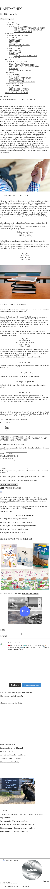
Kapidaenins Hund (7, 818)
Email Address (7, 456)
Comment (4, 468)
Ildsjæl (8, 59)
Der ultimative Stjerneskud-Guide (29, 28)
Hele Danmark (15, 46)
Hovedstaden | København (25, 56)
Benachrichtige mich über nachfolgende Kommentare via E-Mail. (24, 476)
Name (3, 453)
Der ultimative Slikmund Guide (28, 30)
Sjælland (13, 54)
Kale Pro (15, 886)
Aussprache (14, 76)
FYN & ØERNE (14, 58)
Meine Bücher (15, 24)
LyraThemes (25, 886)
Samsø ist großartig (6, 751)
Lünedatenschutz (6, 828)
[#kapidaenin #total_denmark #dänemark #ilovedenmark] (25, 669)
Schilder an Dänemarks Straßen (24, 67)
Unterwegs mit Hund (18, 91)
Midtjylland (15, 50)
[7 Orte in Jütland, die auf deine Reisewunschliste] (25, 679)
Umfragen (13, 69)
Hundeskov (14, 87)
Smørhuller (14, 41)
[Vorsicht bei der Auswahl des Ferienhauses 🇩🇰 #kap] (25, 655)
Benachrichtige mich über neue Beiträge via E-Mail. (20, 480)
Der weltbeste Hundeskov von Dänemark (13, 755)
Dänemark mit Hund (14, 83)
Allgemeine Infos (17, 85)
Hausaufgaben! (16, 39)
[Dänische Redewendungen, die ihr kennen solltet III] (25, 673)
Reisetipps (9, 34)
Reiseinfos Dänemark (18, 35)
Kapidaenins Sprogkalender (22, 82)
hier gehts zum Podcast (30, 594)
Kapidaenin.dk (5, 821)
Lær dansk (9, 72)
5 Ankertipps (14, 37)
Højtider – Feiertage (18, 61)
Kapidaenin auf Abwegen (20, 70)
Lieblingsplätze (16, 63)
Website (3, 458)
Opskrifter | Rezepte (23, 32)
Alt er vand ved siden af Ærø (9, 762)
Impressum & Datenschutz (16, 93)
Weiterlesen (27, 508)
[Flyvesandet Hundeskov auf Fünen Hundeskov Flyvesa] (25, 665)
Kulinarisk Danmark (18, 26)
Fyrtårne (13, 43)
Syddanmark (15, 52)
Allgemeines (15, 74)
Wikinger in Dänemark (19, 45)
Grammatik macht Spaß (20, 78)
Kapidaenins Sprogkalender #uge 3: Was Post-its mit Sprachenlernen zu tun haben (23, 439)
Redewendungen (16, 80)
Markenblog (4, 824)
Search (3, 636)
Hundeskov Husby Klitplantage (10, 758)
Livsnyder (9, 22)
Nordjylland (15, 48)
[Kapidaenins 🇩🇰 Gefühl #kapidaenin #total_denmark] (25, 660)
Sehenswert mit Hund (19, 89)
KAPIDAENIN (11, 9)
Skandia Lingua (5, 831)
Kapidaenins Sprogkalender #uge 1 (16, 436)
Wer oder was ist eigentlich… (23, 65)
